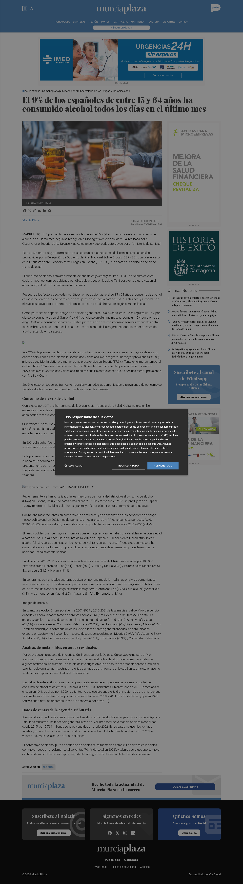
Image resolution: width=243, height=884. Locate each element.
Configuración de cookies (78, 456)
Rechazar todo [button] (128, 465)
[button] (73, 466)
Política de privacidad (104, 456)
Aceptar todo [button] (163, 465)
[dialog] (121, 442)
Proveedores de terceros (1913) (151, 435)
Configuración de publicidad (94, 452)
